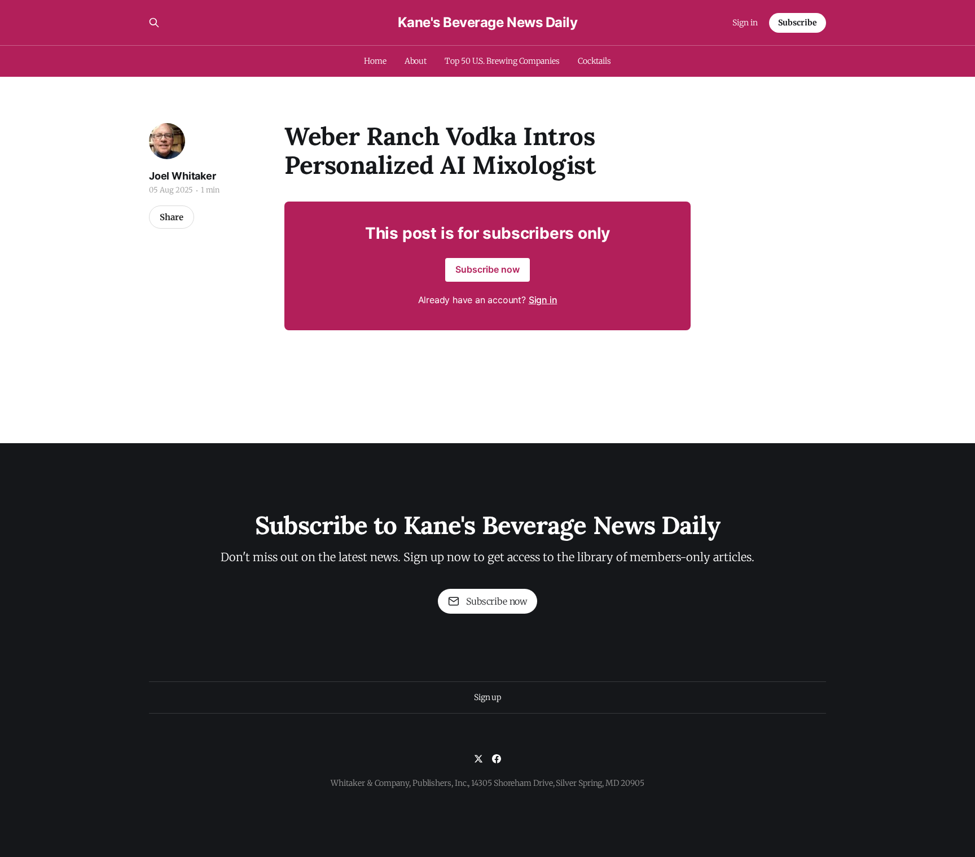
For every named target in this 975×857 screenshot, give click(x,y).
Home (375, 61)
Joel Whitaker (182, 176)
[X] (478, 758)
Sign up (487, 697)
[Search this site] (154, 22)
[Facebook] (496, 758)
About (416, 61)
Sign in (745, 23)
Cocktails (594, 61)
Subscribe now (487, 269)
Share (171, 217)
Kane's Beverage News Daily (488, 22)
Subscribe (797, 23)
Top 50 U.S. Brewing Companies (502, 61)
